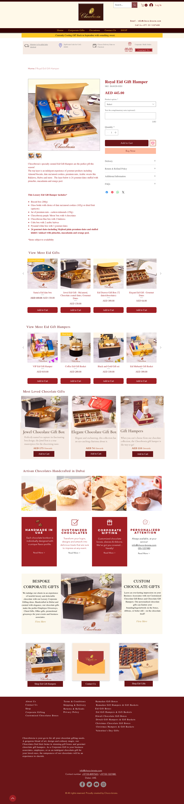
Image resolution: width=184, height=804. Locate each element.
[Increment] (116, 132)
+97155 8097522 (90, 774)
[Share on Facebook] (107, 192)
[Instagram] (103, 784)
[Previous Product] (23, 273)
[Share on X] (123, 192)
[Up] (12, 797)
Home (31, 68)
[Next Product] (160, 273)
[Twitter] (89, 784)
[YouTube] (96, 784)
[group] (92, 285)
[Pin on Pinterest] (112, 192)
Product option (111, 99)
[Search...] (134, 5)
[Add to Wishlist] (153, 143)
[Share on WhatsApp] (117, 192)
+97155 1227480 (108, 774)
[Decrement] (107, 132)
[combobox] (130, 104)
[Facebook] (82, 784)
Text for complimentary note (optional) (120, 110)
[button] (144, 5)
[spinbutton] (111, 132)
